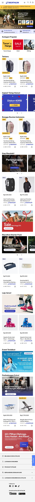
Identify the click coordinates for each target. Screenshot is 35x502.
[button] (15, 27)
